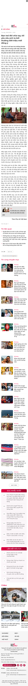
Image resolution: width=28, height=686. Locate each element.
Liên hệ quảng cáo (9, 665)
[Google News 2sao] (9, 256)
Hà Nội (3, 668)
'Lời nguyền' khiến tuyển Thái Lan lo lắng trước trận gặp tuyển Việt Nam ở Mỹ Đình (20, 450)
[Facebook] (18, 665)
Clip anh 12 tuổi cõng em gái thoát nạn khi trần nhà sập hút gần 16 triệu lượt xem (13, 605)
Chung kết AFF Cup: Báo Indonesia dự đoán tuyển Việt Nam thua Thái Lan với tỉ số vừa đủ (20, 315)
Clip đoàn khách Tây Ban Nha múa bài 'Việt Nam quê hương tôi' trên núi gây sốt (20, 477)
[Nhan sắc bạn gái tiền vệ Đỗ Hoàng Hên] (7, 359)
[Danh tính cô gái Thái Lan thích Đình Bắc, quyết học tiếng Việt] (7, 387)
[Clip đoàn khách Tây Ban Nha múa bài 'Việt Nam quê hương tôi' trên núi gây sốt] (7, 475)
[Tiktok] (24, 665)
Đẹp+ (16, 633)
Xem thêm (14, 485)
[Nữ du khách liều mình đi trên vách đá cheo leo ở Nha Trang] (7, 414)
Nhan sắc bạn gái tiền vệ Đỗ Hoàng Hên (19, 360)
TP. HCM (3, 672)
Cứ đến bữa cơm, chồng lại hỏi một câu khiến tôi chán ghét (13, 212)
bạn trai (10, 251)
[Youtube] (21, 665)
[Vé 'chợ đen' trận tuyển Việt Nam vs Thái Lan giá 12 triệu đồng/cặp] (7, 462)
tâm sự (14, 574)
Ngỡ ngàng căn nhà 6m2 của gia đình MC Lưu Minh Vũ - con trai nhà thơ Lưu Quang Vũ (20, 347)
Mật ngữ (5, 639)
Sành (16, 639)
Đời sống (6, 29)
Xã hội (17, 636)
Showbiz (5, 633)
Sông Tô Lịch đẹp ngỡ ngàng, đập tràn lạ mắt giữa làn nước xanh (10, 625)
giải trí (8, 568)
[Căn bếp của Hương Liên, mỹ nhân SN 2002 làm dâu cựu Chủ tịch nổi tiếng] (7, 300)
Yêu (11, 208)
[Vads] (27, 24)
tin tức (15, 553)
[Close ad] (27, 1)
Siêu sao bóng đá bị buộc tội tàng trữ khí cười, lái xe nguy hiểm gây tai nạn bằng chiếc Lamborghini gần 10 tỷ (20, 331)
